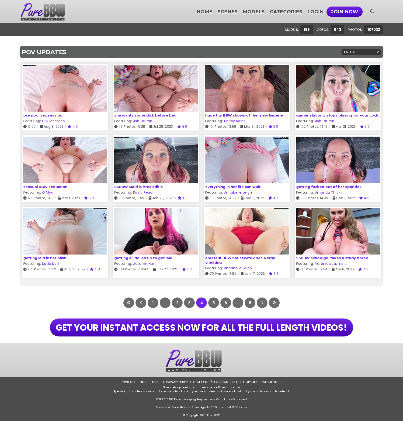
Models (254, 11)
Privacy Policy (177, 382)
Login (315, 11)
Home (204, 11)
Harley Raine (235, 121)
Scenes (228, 11)
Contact (128, 382)
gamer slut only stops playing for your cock (337, 115)
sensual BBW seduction (45, 186)
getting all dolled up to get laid (143, 258)
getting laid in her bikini (45, 258)
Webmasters (271, 382)
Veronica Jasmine (331, 263)
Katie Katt (51, 263)
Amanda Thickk (328, 192)
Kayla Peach (144, 192)
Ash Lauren (143, 121)
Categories (286, 11)
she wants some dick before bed (145, 115)
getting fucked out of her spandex (328, 186)
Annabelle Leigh (238, 192)
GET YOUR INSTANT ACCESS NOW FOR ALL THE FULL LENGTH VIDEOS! (201, 327)
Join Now (344, 11)
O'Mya (47, 192)
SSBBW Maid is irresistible (138, 186)
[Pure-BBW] (49, 11)
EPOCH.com (239, 407)
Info (143, 382)
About (156, 382)
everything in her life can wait (233, 186)
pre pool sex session (42, 115)
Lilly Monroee (53, 121)
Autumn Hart (144, 263)
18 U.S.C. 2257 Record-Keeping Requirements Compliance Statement (201, 399)
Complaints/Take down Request (217, 382)
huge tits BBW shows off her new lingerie (244, 115)
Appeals (251, 382)
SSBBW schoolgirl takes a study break (332, 258)
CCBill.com (217, 407)
